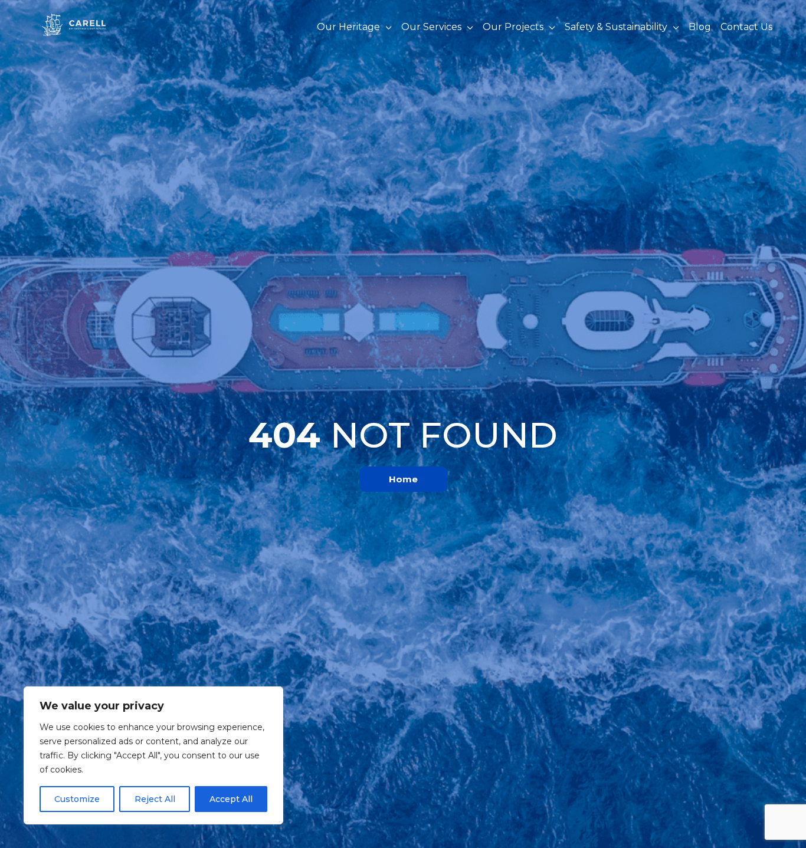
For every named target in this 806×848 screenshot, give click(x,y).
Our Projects (513, 27)
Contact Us (746, 27)
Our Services (431, 27)
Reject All (155, 799)
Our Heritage (348, 27)
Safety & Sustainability (616, 27)
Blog (700, 27)
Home (403, 479)
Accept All (231, 799)
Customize (77, 799)
